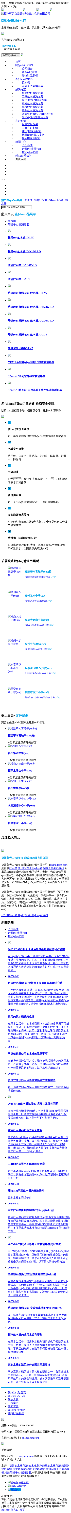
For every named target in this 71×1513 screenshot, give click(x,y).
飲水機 (26, 82)
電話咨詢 (16, 1489)
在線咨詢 (30, 10)
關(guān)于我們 (24, 65)
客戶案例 (20, 120)
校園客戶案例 (30, 124)
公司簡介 (27, 68)
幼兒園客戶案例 (31, 138)
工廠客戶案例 (30, 127)
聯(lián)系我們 (30, 75)
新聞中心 (20, 141)
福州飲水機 (15, 1465)
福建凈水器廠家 (35, 1469)
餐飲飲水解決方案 (32, 110)
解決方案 (20, 89)
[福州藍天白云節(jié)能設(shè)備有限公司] (25, 13)
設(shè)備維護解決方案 (35, 117)
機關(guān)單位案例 (33, 134)
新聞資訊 (13, 1406)
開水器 (22, 868)
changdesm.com (58, 864)
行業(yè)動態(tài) (31, 148)
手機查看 (44, 10)
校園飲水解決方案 (32, 93)
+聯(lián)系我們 (39, 915)
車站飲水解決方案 (32, 103)
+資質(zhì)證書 (21, 915)
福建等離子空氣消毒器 (18, 1472)
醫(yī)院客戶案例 (31, 131)
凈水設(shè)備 (34, 868)
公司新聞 (27, 145)
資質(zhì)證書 (29, 72)
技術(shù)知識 (30, 152)
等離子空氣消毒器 (32, 86)
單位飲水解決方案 (32, 107)
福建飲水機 (29, 1465)
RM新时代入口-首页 (13, 1509)
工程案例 (13, 1403)
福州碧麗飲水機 (46, 1465)
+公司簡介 (7, 915)
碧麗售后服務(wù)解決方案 (37, 113)
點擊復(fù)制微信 (11, 55)
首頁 (18, 61)
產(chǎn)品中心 (24, 79)
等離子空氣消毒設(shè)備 (48, 200)
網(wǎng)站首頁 (17, 1392)
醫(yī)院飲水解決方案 (34, 100)
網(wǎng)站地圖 (13, 10)
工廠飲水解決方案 (32, 96)
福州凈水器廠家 (16, 1469)
